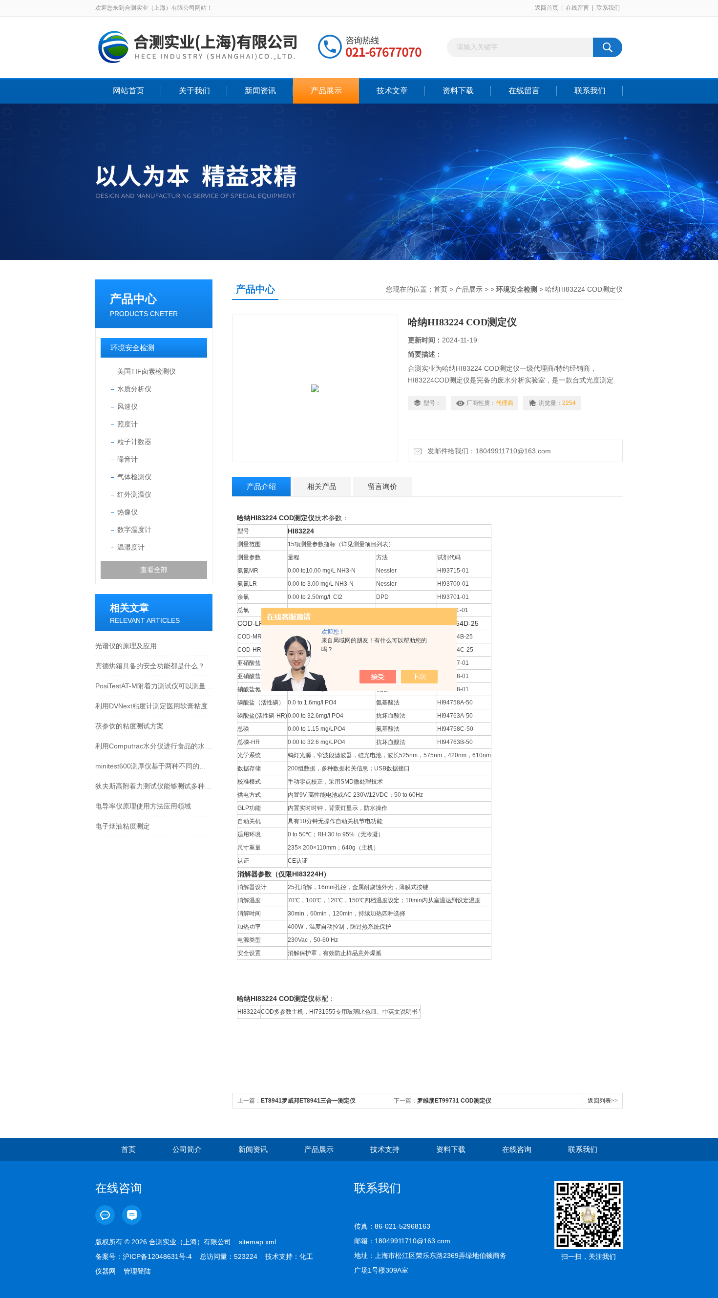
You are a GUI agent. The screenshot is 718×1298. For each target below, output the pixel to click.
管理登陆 (137, 1271)
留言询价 (382, 486)
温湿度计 (131, 547)
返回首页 (546, 7)
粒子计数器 (134, 442)
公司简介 (187, 1149)
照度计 (127, 424)
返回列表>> (603, 1100)
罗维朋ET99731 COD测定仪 (454, 1100)
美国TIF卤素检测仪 (146, 371)
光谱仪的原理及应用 (126, 646)
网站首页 (128, 90)
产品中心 (133, 298)
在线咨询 (516, 1149)
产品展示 (326, 90)
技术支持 (385, 1149)
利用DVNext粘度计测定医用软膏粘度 (151, 706)
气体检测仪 (134, 477)
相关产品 (322, 486)
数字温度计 (134, 529)
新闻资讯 (260, 90)
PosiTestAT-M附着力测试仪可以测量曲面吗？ (153, 686)
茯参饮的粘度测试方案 (129, 726)
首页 (440, 289)
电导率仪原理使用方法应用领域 (143, 806)
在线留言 (577, 7)
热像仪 (127, 512)
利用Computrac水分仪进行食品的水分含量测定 (153, 746)
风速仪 (127, 406)
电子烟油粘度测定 (122, 826)
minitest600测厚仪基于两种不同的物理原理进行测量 (153, 766)
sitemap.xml (257, 1242)
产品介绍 (261, 486)
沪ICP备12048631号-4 (157, 1256)
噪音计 (127, 459)
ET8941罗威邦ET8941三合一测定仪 (308, 1100)
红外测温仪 (134, 494)
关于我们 (194, 90)
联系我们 (608, 7)
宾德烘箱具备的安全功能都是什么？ (150, 666)
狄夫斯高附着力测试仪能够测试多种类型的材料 (153, 786)
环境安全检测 (132, 347)
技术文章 (392, 90)
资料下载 (458, 90)
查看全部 (154, 570)
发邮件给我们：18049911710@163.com (487, 451)
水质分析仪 (134, 389)
